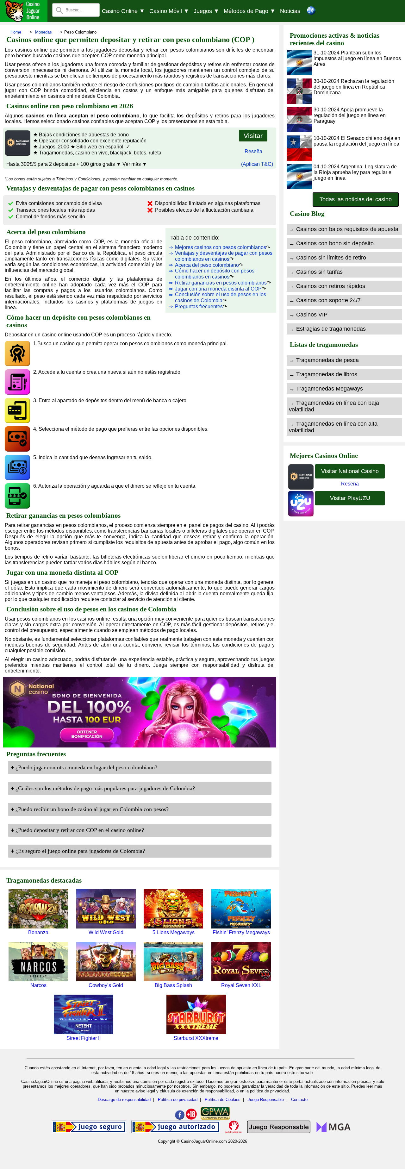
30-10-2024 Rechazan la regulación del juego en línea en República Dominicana (354, 86)
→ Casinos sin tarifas (316, 272)
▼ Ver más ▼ (131, 164)
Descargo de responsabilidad (124, 1099)
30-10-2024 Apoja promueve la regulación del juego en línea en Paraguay (350, 115)
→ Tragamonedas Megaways (326, 388)
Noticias (290, 11)
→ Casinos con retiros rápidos (327, 286)
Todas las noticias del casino (356, 199)
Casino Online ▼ (123, 11)
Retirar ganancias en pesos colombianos (221, 282)
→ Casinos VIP (308, 314)
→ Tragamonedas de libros (323, 374)
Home (15, 32)
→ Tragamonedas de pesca (324, 360)
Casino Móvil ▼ (169, 11)
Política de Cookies (222, 1099)
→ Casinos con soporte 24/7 (325, 300)
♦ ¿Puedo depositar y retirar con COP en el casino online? (77, 830)
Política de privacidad (177, 1099)
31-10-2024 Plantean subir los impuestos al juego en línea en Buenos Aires (357, 58)
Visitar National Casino (350, 471)
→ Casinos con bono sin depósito (331, 243)
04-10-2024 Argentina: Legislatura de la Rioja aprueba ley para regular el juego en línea (355, 172)
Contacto (299, 1099)
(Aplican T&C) (257, 164)
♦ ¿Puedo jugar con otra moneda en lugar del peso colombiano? (84, 767)
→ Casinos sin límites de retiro (327, 257)
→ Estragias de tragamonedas (327, 329)
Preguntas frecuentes (199, 306)
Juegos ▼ (206, 11)
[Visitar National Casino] (16, 154)
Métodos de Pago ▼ (250, 11)
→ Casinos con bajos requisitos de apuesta (343, 229)
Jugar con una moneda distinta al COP (218, 288)
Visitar (253, 135)
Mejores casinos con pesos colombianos (220, 247)
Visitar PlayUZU (350, 498)
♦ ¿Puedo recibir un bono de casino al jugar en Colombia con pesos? (90, 809)
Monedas (43, 32)
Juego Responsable (266, 1099)
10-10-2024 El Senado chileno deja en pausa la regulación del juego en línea (357, 141)
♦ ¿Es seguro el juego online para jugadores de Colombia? (78, 851)
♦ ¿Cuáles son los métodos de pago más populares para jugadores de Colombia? (103, 788)
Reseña (253, 151)
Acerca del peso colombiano (207, 265)
